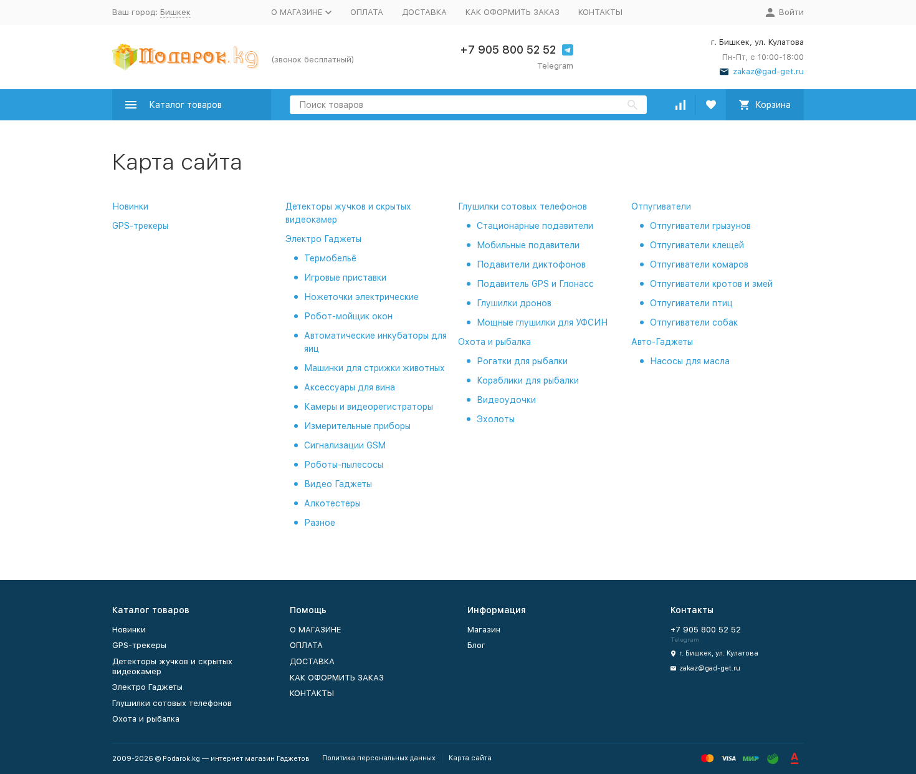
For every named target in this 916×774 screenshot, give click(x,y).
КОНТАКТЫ (600, 12)
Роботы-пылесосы (343, 465)
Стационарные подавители (535, 226)
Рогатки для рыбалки (522, 361)
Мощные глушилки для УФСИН (542, 322)
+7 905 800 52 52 (508, 49)
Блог (476, 645)
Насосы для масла (690, 361)
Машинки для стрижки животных (374, 368)
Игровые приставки (345, 278)
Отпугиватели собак (694, 322)
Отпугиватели (661, 206)
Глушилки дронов (514, 303)
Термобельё (330, 258)
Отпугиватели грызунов (700, 226)
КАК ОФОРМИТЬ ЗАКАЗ (512, 12)
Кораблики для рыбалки (528, 380)
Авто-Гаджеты (662, 342)
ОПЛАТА (366, 12)
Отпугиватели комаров (699, 264)
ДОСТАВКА (424, 12)
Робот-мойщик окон (348, 316)
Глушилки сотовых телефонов (522, 206)
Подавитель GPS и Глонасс (535, 284)
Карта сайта (470, 758)
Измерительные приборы (357, 426)
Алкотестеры (332, 503)
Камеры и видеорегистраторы (368, 407)
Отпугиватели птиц (691, 303)
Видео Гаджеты (338, 484)
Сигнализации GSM (345, 445)
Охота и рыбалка (494, 342)
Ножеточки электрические (361, 297)
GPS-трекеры (140, 226)
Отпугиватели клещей (697, 245)
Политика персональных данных (379, 758)
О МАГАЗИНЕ (315, 629)
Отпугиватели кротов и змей (711, 284)
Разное (319, 523)
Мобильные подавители (528, 245)
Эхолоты (496, 419)
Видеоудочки (506, 400)
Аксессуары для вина (349, 387)
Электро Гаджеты (323, 239)
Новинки (130, 206)
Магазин (483, 629)
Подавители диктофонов (531, 264)
